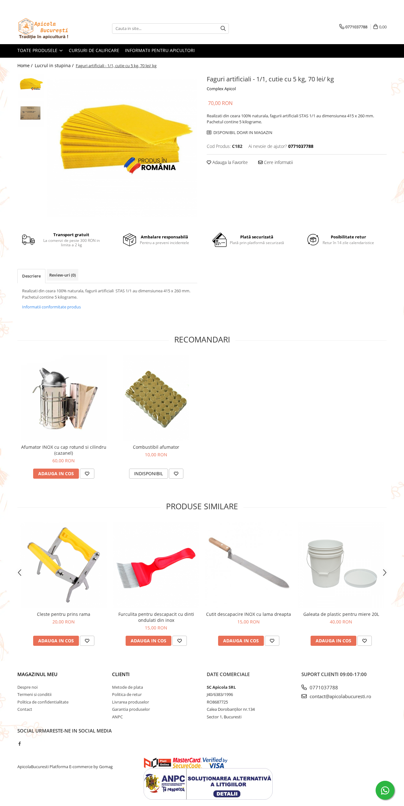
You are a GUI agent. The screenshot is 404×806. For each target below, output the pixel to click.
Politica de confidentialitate (42, 702)
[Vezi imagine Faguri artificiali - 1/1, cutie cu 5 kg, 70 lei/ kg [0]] (31, 86)
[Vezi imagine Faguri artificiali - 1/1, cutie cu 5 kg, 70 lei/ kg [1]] (31, 114)
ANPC (117, 717)
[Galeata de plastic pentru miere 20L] (341, 565)
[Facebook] (19, 743)
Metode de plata (127, 687)
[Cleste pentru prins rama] (64, 565)
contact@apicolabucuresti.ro (339, 696)
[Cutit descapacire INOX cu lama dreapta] (248, 565)
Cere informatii (278, 162)
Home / (25, 65)
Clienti (121, 674)
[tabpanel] (122, 148)
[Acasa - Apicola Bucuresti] (48, 28)
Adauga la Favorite (229, 162)
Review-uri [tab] (62, 275)
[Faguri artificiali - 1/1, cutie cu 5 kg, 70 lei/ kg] (122, 148)
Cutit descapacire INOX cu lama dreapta (248, 614)
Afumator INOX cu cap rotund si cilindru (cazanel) (63, 450)
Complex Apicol (221, 88)
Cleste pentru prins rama (63, 614)
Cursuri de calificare (94, 50)
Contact (24, 709)
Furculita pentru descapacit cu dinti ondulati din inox (156, 617)
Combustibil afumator (156, 447)
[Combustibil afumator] (156, 398)
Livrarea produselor (130, 702)
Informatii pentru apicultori (160, 50)
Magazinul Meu (37, 674)
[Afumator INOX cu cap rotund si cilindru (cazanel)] (64, 398)
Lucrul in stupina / (55, 65)
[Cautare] (223, 28)
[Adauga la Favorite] (87, 474)
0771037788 (323, 687)
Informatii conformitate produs (51, 307)
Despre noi (27, 687)
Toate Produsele (38, 50)
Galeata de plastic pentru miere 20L (341, 614)
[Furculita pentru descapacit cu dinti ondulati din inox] (156, 565)
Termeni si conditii (34, 694)
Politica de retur (127, 694)
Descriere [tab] (31, 276)
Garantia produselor (131, 709)
